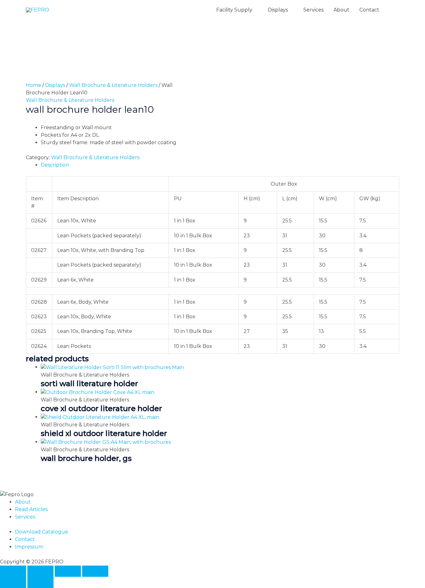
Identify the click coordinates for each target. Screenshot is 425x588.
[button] (391, 10)
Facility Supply (234, 10)
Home (33, 85)
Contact (369, 10)
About (341, 10)
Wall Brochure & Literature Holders (113, 85)
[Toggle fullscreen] (40, 571)
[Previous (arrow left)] (13, 582)
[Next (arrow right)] (40, 582)
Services (313, 10)
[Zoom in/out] (13, 571)
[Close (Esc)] (95, 571)
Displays (278, 10)
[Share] (68, 571)
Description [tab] (55, 165)
